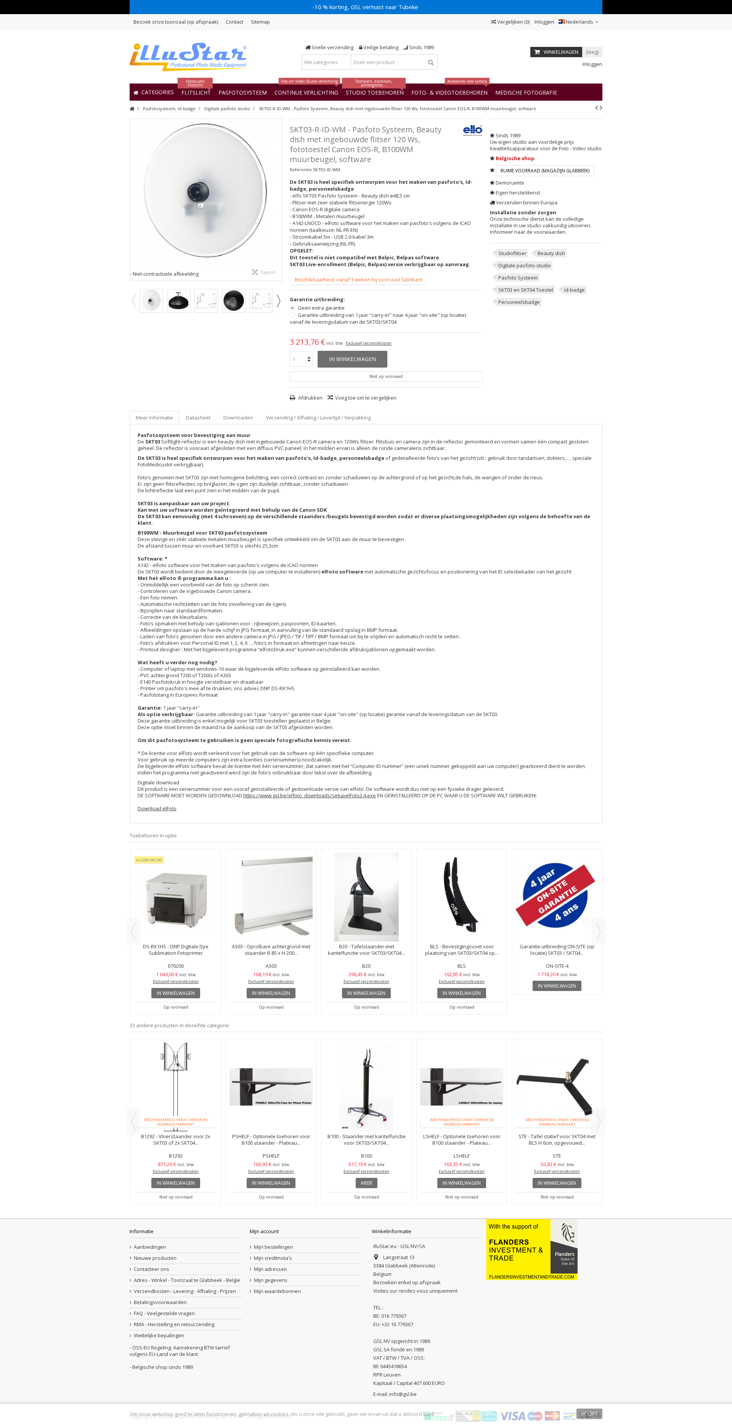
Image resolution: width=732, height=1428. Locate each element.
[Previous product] (596, 107)
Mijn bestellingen (273, 1247)
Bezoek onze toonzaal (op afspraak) (175, 21)
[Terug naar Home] (132, 109)
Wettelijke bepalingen (159, 1335)
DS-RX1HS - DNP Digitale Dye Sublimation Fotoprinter (557, 949)
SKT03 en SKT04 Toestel (525, 289)
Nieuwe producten (155, 1258)
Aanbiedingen (150, 1247)
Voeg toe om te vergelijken (365, 397)
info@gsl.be (403, 1394)
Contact (234, 21)
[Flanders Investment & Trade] (532, 1249)
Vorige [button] (134, 199)
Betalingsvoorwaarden (160, 1302)
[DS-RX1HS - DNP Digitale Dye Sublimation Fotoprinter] (557, 897)
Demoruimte (510, 182)
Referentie (301, 169)
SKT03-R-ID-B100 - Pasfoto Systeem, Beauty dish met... (462, 1073)
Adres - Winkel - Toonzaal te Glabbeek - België (187, 1280)
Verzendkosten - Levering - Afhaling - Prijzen (185, 1291)
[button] (526, 92)
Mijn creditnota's (273, 1258)
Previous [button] (133, 300)
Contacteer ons (151, 1269)
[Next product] (601, 107)
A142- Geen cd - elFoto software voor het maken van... (271, 1073)
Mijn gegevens (270, 1280)
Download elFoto (157, 808)
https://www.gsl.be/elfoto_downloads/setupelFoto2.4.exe (309, 795)
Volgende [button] (278, 199)
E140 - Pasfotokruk (461, 946)
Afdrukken (310, 397)
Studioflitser (512, 253)
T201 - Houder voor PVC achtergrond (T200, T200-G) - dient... (271, 949)
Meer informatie (154, 417)
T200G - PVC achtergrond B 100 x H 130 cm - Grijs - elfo (366, 949)
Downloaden (238, 417)
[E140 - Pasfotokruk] (461, 897)
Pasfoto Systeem (518, 277)
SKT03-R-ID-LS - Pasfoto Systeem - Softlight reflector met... (176, 1073)
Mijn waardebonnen (277, 1291)
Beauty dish (551, 253)
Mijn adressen (270, 1269)
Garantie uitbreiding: (318, 299)
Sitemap (260, 21)
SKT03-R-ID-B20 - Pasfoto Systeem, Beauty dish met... (366, 1073)
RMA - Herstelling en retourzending (174, 1324)
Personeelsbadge (519, 302)
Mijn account (264, 1231)
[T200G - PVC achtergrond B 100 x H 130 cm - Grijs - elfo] (366, 897)
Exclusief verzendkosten (369, 343)
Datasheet (198, 417)
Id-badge (574, 289)
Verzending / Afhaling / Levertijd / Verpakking (318, 417)
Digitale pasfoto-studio (524, 265)
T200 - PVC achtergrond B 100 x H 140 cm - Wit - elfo (176, 949)
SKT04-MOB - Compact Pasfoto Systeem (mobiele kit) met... (557, 1073)
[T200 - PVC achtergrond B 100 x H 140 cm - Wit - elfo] (175, 897)
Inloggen (543, 21)
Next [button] (278, 300)
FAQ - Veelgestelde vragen (164, 1313)
